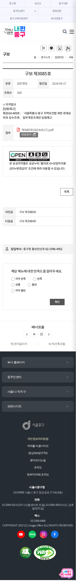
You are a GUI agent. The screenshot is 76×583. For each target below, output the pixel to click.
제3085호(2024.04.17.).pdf (38, 130)
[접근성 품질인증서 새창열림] (45, 552)
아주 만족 (20, 279)
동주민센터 (14, 377)
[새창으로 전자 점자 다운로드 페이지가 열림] (59, 48)
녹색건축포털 (56, 343)
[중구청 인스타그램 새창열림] (43, 534)
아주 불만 (20, 290)
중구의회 (63, 3)
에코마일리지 (18, 343)
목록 (66, 191)
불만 (34, 284)
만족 (39, 279)
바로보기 (26, 134)
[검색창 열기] (65, 31)
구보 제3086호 (27, 212)
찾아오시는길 (38, 460)
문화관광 (56, 11)
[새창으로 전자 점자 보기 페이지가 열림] (68, 48)
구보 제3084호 (27, 221)
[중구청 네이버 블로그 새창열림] (32, 534)
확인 (57, 302)
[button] (49, 334)
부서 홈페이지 (16, 362)
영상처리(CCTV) (37, 453)
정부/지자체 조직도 (38, 474)
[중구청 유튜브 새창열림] (21, 534)
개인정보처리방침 (37, 438)
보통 (17, 284)
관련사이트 (14, 406)
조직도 (38, 467)
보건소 (38, 3)
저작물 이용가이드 (38, 445)
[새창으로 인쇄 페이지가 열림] (51, 48)
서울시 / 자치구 (16, 391)
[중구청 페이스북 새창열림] (55, 534)
